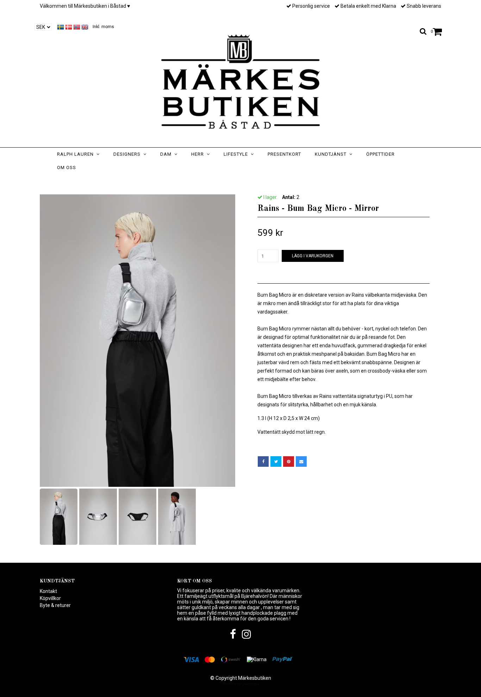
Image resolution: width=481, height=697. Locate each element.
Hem (187, 181)
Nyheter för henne (219, 181)
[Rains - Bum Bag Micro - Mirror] (137, 340)
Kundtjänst (332, 154)
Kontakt (48, 591)
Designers (128, 154)
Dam (167, 154)
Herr (199, 154)
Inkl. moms (103, 26)
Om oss (66, 167)
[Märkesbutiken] (240, 81)
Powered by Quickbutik (241, 684)
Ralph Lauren (76, 154)
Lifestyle (237, 154)
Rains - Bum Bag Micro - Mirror (273, 181)
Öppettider (380, 154)
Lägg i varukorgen (312, 255)
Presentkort (284, 154)
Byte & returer (55, 605)
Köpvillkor (50, 598)
